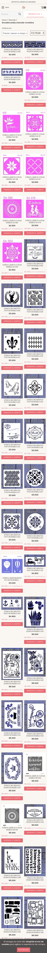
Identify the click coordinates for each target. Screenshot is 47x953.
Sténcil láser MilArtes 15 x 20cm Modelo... (12, 579)
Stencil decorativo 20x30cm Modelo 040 (35, 821)
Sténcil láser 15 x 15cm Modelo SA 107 (34, 178)
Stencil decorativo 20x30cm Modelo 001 (12, 787)
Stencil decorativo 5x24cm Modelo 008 (12, 51)
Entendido (23, 950)
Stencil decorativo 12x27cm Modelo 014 (35, 569)
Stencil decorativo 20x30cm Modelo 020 (35, 630)
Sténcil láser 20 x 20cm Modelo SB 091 (12, 829)
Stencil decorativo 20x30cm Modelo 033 (12, 931)
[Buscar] (19, 14)
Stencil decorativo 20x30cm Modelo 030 (35, 931)
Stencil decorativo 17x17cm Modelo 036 (35, 265)
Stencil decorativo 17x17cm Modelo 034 (12, 310)
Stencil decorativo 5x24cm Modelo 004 (12, 78)
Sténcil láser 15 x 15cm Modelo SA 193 (34, 93)
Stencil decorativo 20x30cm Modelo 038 (12, 876)
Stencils (12, 20)
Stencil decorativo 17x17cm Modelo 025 (12, 401)
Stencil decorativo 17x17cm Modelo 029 (35, 311)
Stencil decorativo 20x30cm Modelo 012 (12, 734)
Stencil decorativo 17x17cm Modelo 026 (35, 355)
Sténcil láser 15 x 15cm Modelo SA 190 (12, 136)
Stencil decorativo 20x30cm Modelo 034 (35, 879)
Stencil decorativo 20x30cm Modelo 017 (12, 683)
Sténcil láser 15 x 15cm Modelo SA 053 (12, 266)
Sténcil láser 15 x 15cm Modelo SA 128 (12, 178)
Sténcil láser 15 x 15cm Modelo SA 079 (34, 221)
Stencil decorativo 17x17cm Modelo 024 (35, 401)
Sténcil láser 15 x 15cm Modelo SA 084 (12, 222)
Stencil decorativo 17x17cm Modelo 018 (35, 446)
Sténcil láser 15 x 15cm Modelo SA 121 (34, 135)
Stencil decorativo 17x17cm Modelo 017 (12, 491)
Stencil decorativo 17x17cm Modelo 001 (35, 537)
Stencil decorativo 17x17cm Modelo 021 (12, 446)
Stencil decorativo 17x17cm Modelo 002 (12, 536)
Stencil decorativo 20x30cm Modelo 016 (35, 679)
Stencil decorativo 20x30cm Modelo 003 (35, 735)
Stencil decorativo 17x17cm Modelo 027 (12, 356)
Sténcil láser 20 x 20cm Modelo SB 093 (35, 777)
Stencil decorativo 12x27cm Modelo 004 (12, 612)
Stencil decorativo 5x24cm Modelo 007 (35, 50)
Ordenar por (6, 28)
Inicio (4, 20)
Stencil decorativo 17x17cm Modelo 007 (35, 491)
